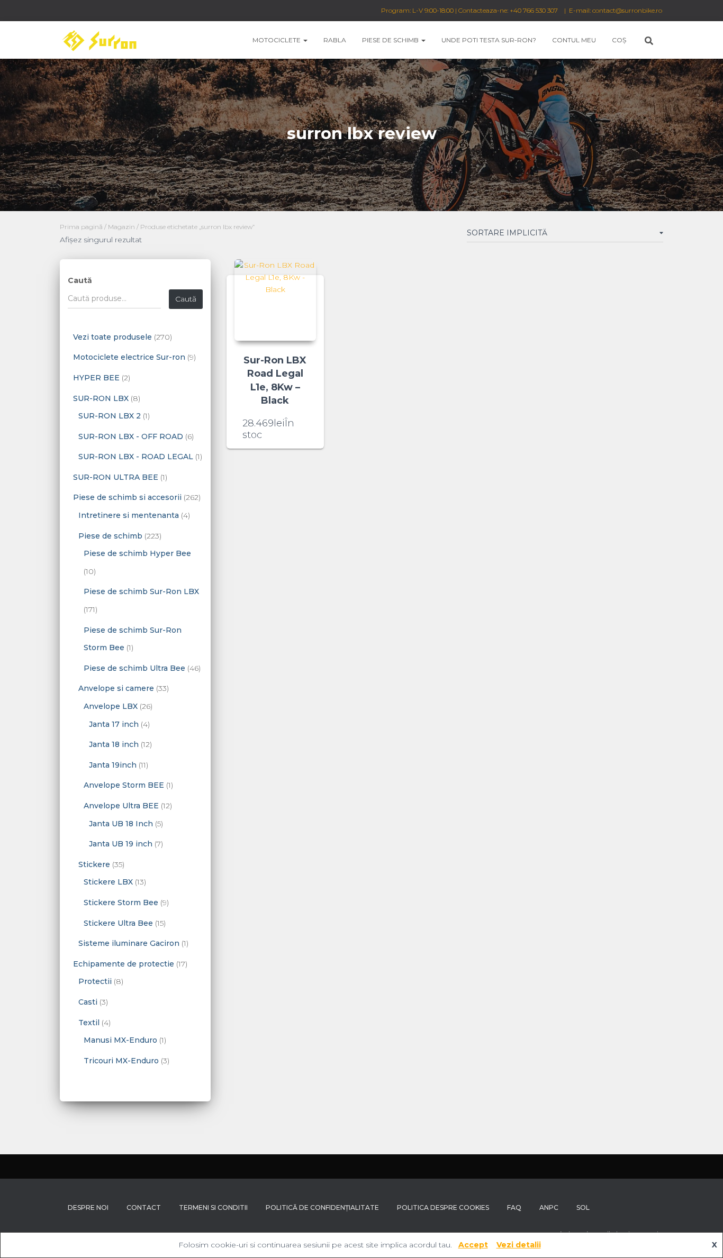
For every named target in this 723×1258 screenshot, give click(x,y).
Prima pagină (81, 227)
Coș (619, 40)
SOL (583, 1207)
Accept (473, 1245)
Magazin (121, 227)
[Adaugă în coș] (305, 430)
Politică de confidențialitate (322, 1207)
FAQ (514, 1207)
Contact (143, 1207)
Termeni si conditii (213, 1207)
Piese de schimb (391, 40)
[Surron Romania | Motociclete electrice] (99, 40)
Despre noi (88, 1207)
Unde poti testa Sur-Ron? (488, 40)
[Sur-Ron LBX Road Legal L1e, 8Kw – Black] (275, 300)
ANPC (548, 1207)
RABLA (334, 40)
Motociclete (277, 40)
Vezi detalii (518, 1245)
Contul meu (574, 40)
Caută (80, 280)
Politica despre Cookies (443, 1207)
